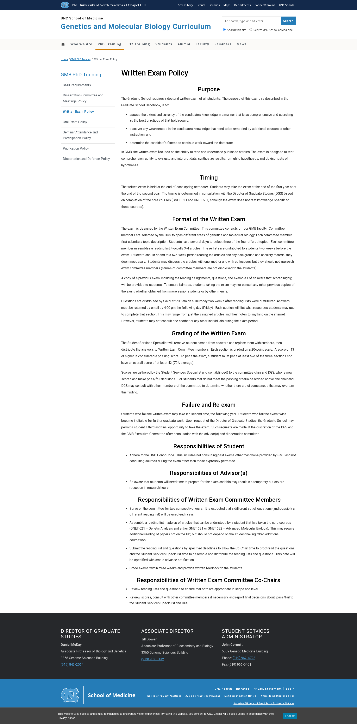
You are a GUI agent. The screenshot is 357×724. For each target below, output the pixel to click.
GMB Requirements (77, 85)
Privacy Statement (267, 688)
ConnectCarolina (265, 5)
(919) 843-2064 (72, 664)
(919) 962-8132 (152, 659)
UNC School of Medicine (82, 18)
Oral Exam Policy (75, 122)
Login (290, 688)
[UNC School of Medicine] (98, 695)
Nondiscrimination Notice (240, 695)
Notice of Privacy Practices (164, 695)
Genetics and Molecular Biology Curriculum (136, 26)
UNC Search (286, 5)
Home (63, 44)
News (241, 44)
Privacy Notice (66, 717)
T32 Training (138, 44)
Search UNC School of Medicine (273, 30)
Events (201, 5)
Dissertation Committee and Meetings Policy (83, 98)
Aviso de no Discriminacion (278, 695)
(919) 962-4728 (244, 658)
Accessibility (185, 5)
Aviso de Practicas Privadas (203, 695)
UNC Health (223, 688)
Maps (227, 5)
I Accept (290, 715)
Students (163, 44)
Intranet (242, 688)
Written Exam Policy (78, 112)
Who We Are (81, 44)
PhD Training (109, 44)
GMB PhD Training (80, 59)
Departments (242, 5)
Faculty (202, 44)
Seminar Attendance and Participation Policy (80, 135)
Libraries (214, 5)
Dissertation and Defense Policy (86, 159)
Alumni (183, 44)
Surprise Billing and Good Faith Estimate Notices (263, 703)
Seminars (222, 44)
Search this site (236, 30)
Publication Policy (76, 148)
